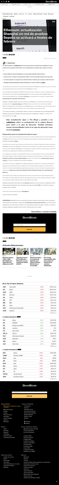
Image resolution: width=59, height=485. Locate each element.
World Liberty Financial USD (16, 308)
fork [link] (6, 139)
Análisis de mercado (9, 457)
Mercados (6, 430)
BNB (4, 302)
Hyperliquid (15, 338)
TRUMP (5, 355)
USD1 (4, 308)
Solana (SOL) (28, 444)
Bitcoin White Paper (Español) (31, 474)
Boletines (6, 467)
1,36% (17, 4)
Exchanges (6, 416)
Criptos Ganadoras (10, 317)
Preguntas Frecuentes (29, 465)
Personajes (6, 462)
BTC (4, 289)
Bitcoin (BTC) (28, 436)
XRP (4, 300)
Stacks (14, 320)
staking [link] (43, 82)
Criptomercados (8, 409)
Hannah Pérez (11, 63)
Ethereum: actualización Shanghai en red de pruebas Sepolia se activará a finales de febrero (28, 35)
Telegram (27, 423)
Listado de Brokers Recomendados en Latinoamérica (37, 462)
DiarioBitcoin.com (53, 312)
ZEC (35, 4)
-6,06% (30, 4)
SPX (4, 322)
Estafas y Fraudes (28, 467)
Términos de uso (28, 476)
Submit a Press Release (30, 413)
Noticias (6, 411)
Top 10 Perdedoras (29, 432)
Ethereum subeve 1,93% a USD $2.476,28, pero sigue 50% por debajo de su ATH (8, 261)
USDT (4, 287)
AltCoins (4, 255)
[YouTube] (10, 55)
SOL (4, 297)
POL (4, 325)
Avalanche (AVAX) (29, 449)
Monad (15, 353)
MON (4, 353)
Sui (14, 371)
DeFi (45, 255)
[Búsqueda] (4, 1)
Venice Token (15, 330)
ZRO (4, 328)
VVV (4, 330)
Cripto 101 (26, 469)
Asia (17, 255)
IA (26, 14)
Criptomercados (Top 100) (31, 429)
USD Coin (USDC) (29, 441)
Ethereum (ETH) (29, 437)
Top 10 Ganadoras (29, 430)
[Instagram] (8, 55)
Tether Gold (15, 344)
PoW (39, 185)
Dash (15, 358)
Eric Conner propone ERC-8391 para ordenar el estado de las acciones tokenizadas (50, 261)
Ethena (15, 366)
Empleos (26, 418)
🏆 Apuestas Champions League (12, 406)
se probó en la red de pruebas (15, 158)
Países (5, 429)
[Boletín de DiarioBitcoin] (14, 55)
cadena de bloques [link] (17, 104)
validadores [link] (10, 122)
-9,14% (41, 4)
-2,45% (6, 4)
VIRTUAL (5, 374)
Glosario (6, 420)
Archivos (11, 16)
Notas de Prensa (37, 14)
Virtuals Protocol (18, 374)
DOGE (22, 4)
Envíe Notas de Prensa (29, 411)
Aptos (15, 368)
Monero (14, 341)
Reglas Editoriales (28, 414)
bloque (16, 141)
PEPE (4, 363)
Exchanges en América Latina (31, 464)
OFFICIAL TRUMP (18, 355)
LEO (46, 4)
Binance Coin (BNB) (30, 451)
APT (4, 368)
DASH (4, 358)
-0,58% (50, 4)
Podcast (6, 421)
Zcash (10, 305)
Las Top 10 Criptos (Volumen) (13, 283)
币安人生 (5, 333)
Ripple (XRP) (28, 439)
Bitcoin (16, 14)
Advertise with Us (28, 409)
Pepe (15, 363)
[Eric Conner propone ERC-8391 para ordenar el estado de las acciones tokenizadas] (50, 251)
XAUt (4, 344)
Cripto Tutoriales (8, 418)
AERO (4, 376)
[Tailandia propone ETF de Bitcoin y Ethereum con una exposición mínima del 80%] (22, 251)
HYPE (12, 4)
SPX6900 (14, 322)
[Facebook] (6, 55)
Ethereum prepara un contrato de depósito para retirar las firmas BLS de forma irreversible (35, 261)
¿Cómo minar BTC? (28, 472)
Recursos (50, 14)
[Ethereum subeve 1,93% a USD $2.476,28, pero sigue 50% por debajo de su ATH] (9, 251)
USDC (4, 292)
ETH (4, 294)
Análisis (30, 14)
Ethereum (21, 14)
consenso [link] (16, 130)
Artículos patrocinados (9, 437)
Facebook (27, 421)
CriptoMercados (8, 14)
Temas (45, 14)
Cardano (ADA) (28, 446)
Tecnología (6, 434)
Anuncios (26, 407)
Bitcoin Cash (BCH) (30, 442)
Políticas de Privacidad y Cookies (32, 477)
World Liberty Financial (18, 336)
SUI (4, 371)
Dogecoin (11, 310)
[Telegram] (12, 55)
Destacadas (7, 460)
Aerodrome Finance (18, 376)
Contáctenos (27, 406)
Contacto (5, 16)
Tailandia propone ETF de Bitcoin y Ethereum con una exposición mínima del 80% (22, 261)
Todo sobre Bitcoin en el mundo (11, 464)
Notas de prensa (8, 435)
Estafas (5, 413)
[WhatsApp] (5, 55)
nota (15, 116)
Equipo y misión (28, 416)
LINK (56, 4)
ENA (4, 366)
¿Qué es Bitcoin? (28, 470)
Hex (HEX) (27, 448)
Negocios (6, 432)
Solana (11, 297)
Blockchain (32, 255)
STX (4, 320)
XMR (4, 341)
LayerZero (15, 328)
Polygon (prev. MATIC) (17, 325)
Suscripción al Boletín (9, 465)
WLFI (4, 336)
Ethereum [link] (17, 65)
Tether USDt (12, 287)
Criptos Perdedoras (10, 349)
